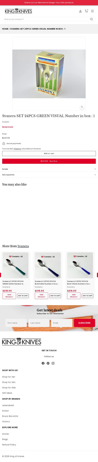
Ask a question (8, 175)
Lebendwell (8, 405)
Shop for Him (9, 382)
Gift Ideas (7, 393)
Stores (5, 433)
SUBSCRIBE (84, 322)
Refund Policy (9, 444)
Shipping (17, 149)
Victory (6, 421)
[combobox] (49, 19)
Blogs (5, 439)
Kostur (5, 410)
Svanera (5, 122)
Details (5, 169)
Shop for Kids (9, 387)
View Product (9, 236)
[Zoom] (82, 107)
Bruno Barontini (10, 416)
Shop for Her (8, 376)
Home (5, 28)
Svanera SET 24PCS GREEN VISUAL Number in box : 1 (37, 28)
